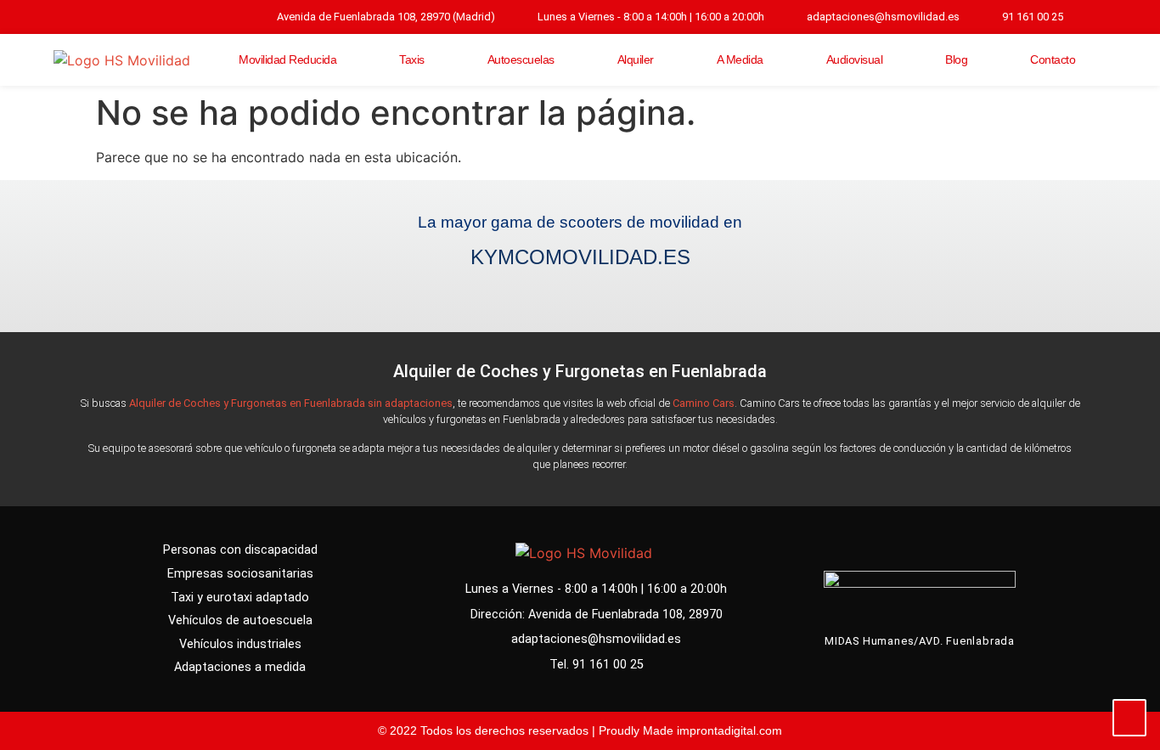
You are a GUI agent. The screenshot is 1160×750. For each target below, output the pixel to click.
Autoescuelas (521, 59)
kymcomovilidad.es (580, 256)
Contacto (1052, 59)
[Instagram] (1087, 16)
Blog (956, 59)
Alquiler (635, 59)
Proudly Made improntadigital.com (690, 730)
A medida (740, 59)
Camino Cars (704, 403)
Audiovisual (854, 59)
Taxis (412, 59)
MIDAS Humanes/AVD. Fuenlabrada (920, 640)
